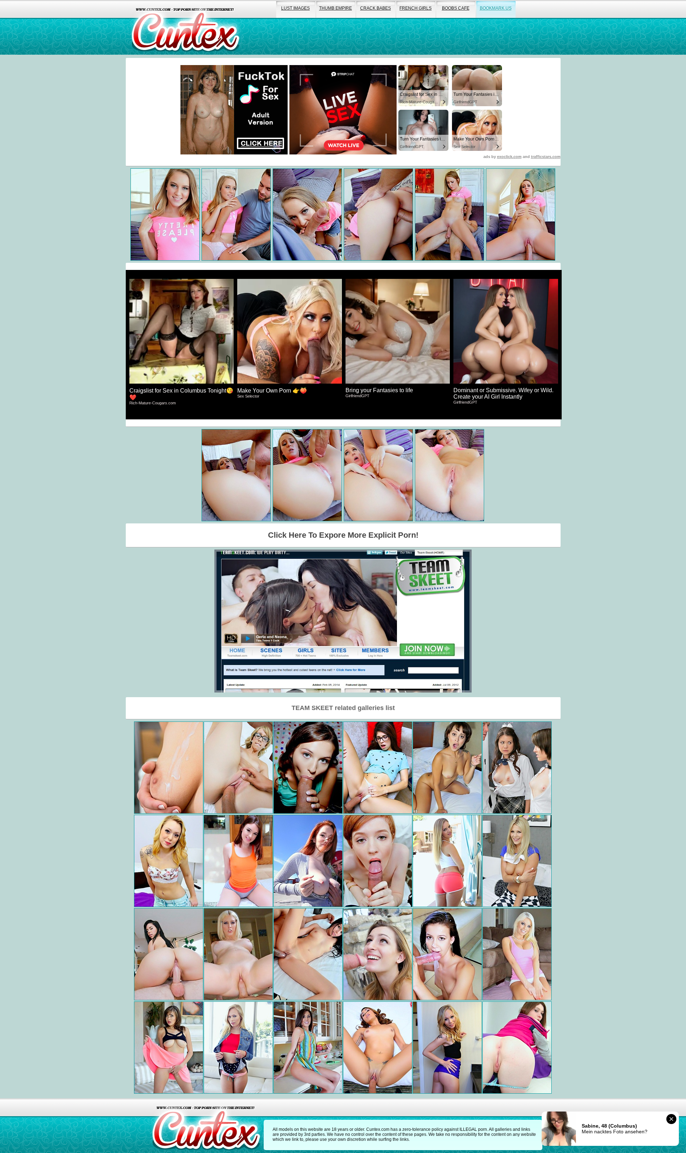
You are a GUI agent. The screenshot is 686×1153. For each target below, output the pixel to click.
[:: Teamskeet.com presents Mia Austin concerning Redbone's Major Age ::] (447, 767)
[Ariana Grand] (308, 767)
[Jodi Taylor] (238, 861)
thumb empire (335, 8)
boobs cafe (455, 8)
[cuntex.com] (206, 1125)
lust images (295, 8)
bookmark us (496, 8)
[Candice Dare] (447, 861)
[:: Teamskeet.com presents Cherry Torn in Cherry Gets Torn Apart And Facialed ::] (238, 954)
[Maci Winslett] (377, 954)
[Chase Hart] (238, 767)
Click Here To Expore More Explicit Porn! (343, 535)
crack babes (375, 8)
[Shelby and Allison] (517, 767)
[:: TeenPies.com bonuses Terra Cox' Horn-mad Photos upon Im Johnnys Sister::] (517, 1047)
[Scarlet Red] (517, 861)
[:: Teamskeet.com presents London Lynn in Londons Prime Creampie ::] (308, 1047)
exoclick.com (509, 156)
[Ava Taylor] (377, 767)
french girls (415, 8)
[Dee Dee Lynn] (308, 861)
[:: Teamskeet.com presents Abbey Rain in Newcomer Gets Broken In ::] (377, 861)
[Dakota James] (238, 1047)
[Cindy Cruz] (168, 861)
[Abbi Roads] (377, 1047)
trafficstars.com (546, 156)
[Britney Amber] (517, 954)
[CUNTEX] (185, 27)
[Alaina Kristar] (447, 954)
